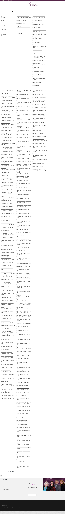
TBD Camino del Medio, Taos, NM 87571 (23, 94)
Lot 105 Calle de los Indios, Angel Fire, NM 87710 (23, 174)
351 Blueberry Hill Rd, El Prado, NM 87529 (7, 234)
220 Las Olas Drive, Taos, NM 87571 (6, 179)
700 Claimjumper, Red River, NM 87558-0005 (7, 236)
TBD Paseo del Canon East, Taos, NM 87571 (24, 440)
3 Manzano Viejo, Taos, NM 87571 (6, 319)
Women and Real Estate (37, 28)
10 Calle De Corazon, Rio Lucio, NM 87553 (7, 151)
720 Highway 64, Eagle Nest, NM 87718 (39, 167)
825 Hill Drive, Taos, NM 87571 (5, 207)
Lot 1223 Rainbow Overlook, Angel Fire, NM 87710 (23, 226)
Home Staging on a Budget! (37, 38)
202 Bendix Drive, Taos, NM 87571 (38, 122)
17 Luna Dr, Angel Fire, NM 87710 (6, 172)
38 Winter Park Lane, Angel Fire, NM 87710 (7, 329)
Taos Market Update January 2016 (38, 71)
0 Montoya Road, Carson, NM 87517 (22, 330)
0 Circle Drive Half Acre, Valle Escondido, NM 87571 (24, 103)
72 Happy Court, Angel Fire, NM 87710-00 (23, 167)
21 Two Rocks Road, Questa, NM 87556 (7, 147)
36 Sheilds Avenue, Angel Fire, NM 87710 (7, 210)
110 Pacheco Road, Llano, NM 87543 (6, 249)
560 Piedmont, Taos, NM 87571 (5, 349)
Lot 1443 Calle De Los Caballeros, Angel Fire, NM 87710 (24, 448)
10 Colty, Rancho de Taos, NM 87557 (6, 315)
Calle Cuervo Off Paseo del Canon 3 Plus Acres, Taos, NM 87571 (23, 301)
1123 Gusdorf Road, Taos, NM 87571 (6, 130)
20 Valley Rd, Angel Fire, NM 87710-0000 (23, 176)
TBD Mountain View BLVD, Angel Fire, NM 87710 (23, 108)
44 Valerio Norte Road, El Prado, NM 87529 (7, 178)
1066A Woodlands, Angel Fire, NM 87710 (23, 423)
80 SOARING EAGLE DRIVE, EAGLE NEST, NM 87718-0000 (7, 168)
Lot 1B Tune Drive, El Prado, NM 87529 (23, 392)
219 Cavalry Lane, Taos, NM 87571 (38, 94)
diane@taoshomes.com (8, 0)
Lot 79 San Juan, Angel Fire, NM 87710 (23, 355)
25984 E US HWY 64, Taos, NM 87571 (6, 286)
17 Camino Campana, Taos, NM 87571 (6, 192)
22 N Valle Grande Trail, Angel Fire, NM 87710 (8, 290)
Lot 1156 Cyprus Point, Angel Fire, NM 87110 (24, 263)
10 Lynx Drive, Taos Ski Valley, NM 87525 (23, 247)
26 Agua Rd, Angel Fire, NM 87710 (6, 331)
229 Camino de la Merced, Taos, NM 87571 (23, 400)
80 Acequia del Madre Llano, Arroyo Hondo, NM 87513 (23, 445)
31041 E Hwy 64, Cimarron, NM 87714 (39, 130)
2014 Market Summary (36, 85)
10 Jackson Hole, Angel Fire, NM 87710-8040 (7, 378)
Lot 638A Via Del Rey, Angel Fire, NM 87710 (23, 316)
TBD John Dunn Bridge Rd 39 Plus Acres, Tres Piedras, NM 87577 (24, 96)
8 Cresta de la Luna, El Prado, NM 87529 (23, 16)
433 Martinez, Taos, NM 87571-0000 (6, 297)
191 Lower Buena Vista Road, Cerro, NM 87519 (7, 269)
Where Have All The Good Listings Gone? (39, 24)
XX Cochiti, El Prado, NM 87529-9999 (22, 199)
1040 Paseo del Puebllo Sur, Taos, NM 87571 (40, 107)
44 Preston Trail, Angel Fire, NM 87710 (6, 276)
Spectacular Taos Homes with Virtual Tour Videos (39, 44)
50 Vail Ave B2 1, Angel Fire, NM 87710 (7, 389)
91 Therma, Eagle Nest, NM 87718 (38, 121)
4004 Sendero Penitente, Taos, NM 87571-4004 (7, 158)
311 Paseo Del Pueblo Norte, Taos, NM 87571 (40, 159)
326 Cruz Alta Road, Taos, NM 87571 (6, 308)
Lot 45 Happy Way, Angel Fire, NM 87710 (23, 371)
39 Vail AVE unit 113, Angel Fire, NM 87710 (7, 221)
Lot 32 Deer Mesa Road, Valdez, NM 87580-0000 (23, 299)
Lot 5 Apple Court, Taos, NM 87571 (22, 250)
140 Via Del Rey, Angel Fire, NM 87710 (6, 114)
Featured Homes (3, 29)
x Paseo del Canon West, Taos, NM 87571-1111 (39, 161)
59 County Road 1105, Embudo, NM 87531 (23, 106)
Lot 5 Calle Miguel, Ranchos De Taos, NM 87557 (23, 457)
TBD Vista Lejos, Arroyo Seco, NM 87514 (23, 386)
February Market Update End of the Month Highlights (39, 79)
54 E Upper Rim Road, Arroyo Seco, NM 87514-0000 (7, 196)
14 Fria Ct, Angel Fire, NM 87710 (6, 193)
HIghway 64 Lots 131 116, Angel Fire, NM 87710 (23, 112)
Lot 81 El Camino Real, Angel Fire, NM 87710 (24, 348)
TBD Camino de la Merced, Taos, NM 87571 (23, 137)
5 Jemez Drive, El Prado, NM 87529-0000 (7, 279)
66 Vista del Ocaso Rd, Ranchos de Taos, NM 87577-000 (7, 294)
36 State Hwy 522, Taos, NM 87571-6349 (39, 117)
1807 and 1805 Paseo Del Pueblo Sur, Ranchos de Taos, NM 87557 (39, 153)
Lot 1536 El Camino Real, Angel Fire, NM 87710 (23, 338)
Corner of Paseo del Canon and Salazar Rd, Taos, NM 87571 (23, 295)
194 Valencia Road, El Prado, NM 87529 (39, 100)
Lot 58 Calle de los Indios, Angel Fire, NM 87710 (23, 375)
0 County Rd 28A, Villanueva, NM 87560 (23, 326)
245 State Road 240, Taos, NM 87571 (6, 223)
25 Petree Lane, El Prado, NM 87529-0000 (39, 163)
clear (1, 475)
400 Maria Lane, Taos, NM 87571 (6, 304)
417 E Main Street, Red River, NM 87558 (39, 112)
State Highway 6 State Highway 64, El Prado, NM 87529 (24, 172)
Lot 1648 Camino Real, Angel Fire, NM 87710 (24, 161)
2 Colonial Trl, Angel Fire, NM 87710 (6, 127)
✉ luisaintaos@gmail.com (32, 484)
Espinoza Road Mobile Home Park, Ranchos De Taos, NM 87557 (23, 185)
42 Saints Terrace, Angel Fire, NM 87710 (7, 140)
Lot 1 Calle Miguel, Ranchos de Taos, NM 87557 (23, 467)
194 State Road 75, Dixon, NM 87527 (6, 181)
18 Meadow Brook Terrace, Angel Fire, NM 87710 (7, 244)
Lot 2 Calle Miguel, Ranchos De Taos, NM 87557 (23, 459)
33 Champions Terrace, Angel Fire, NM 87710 (7, 199)
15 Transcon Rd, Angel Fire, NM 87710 (6, 189)
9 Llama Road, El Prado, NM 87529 (6, 371)
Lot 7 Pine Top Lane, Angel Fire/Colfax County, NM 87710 (24, 244)
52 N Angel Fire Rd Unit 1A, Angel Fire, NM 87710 (39, 126)
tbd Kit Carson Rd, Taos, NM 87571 (22, 421)
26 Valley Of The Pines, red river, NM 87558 (23, 339)
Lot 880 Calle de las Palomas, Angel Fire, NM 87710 (24, 217)
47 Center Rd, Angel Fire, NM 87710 (6, 256)
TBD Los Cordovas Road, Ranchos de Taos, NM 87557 (23, 169)
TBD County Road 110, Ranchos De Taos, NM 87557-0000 (24, 91)
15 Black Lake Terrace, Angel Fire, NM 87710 (7, 259)
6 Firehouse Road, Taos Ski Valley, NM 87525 (7, 120)
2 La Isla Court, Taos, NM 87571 (5, 111)
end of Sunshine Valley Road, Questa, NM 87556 (23, 196)
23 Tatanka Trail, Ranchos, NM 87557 (6, 272)
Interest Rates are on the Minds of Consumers (40, 34)
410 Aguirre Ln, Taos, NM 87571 (5, 370)
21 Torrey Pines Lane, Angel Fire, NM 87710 (7, 224)
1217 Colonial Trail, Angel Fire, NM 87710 (23, 198)
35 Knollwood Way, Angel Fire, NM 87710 (7, 318)
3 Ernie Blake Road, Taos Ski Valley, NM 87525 (40, 166)
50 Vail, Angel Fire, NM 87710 (5, 99)
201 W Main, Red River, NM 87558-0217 (7, 96)
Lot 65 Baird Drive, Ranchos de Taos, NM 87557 (23, 443)
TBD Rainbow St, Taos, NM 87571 (22, 206)
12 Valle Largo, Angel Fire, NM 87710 (6, 133)
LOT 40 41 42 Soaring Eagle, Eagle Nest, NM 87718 (24, 139)
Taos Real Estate (3, 17)
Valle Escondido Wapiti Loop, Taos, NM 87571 (24, 251)
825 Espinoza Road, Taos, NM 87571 (6, 216)
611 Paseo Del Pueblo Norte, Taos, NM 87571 (8, 176)
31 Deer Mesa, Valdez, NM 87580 (6, 282)
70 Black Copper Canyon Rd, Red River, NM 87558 (7, 343)
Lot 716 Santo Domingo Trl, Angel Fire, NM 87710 (23, 399)
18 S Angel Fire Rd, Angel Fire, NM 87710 (7, 382)
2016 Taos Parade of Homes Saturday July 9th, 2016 (40, 47)
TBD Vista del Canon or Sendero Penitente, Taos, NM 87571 (23, 342)
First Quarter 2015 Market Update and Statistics (39, 76)
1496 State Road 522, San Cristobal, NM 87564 (39, 129)
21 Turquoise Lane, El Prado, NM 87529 (7, 182)
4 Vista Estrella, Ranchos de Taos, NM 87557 (7, 252)
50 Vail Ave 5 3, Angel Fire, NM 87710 (6, 352)
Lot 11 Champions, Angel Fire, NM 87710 (23, 350)
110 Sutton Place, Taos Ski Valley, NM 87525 (7, 131)
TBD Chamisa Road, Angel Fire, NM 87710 (23, 110)
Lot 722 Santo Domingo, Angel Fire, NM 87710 (24, 205)
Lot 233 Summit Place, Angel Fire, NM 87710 (24, 151)
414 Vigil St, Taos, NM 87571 (5, 108)
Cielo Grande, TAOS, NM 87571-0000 (22, 180)
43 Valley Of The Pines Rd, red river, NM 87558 (7, 218)
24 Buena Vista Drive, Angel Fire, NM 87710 (7, 197)
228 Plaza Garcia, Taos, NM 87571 (38, 139)
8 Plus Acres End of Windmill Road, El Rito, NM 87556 (23, 409)
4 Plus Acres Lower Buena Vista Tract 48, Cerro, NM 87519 (23, 100)
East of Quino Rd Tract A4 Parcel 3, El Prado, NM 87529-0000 (24, 222)
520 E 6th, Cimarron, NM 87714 (5, 230)
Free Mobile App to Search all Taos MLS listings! (39, 40)
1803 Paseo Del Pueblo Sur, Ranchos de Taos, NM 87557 (40, 151)
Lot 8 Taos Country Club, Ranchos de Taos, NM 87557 (23, 115)
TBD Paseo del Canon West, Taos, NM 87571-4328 (24, 144)
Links (1, 16)
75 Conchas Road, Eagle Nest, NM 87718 (7, 334)
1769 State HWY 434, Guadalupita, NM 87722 (8, 325)
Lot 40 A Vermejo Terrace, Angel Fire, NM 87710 (23, 131)
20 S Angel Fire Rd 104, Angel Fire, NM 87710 (8, 262)
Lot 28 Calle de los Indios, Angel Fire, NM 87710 (23, 360)
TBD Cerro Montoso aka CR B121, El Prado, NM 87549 (23, 368)
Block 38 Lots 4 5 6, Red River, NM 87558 (23, 266)
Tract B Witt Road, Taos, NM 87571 (22, 187)
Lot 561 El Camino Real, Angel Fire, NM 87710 (24, 201)
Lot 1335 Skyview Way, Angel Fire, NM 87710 (24, 162)
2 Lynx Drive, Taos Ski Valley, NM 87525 (23, 194)
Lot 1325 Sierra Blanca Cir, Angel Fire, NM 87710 (23, 344)
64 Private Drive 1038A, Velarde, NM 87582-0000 (7, 336)
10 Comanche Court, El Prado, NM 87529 (7, 265)
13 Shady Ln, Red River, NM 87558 (6, 258)
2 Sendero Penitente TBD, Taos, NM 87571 (23, 395)
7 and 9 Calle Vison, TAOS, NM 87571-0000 (7, 280)
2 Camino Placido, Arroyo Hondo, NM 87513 (7, 385)
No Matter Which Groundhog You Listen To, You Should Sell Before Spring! (39, 50)
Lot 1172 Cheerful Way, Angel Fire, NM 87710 (24, 164)
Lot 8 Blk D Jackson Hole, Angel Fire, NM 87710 (23, 284)
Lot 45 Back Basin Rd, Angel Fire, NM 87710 (23, 405)
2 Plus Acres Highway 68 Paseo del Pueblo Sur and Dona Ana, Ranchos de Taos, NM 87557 (24, 304)
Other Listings (3, 28)
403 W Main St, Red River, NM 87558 (38, 143)
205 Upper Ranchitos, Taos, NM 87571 (6, 233)
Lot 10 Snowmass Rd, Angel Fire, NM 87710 (23, 119)
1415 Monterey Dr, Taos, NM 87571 (6, 93)
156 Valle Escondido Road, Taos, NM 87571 (7, 154)
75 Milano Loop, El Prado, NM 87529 (22, 424)
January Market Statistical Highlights (38, 68)
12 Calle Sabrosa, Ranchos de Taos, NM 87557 (7, 186)
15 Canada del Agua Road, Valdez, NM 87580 (8, 273)
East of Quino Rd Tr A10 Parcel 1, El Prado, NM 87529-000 (23, 219)
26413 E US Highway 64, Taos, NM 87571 (7, 209)
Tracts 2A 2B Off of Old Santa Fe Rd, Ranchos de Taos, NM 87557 (24, 328)
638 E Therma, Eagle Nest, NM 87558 (22, 417)
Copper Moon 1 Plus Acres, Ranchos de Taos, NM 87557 (24, 436)
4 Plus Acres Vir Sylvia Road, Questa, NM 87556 (23, 431)
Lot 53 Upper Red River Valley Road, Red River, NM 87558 (23, 366)
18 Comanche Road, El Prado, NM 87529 (7, 203)
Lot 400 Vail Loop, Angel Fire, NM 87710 (23, 358)
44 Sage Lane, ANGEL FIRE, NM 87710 (7, 237)
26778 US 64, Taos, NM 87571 (5, 301)
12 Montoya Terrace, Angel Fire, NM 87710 (7, 165)
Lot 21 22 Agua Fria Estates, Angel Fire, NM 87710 (23, 282)
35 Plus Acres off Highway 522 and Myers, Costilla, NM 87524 (23, 259)
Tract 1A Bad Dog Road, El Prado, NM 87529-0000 (24, 354)
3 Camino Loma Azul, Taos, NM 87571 (6, 121)
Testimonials (2, 20)
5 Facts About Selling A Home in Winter (39, 17)
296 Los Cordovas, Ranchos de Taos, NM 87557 (7, 388)
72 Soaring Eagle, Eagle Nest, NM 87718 (7, 231)
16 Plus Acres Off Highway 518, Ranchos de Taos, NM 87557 (23, 150)
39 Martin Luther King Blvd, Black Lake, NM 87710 (7, 376)
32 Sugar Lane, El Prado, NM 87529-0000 (7, 141)
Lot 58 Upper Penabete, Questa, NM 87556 (23, 406)
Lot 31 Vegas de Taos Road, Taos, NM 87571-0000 (24, 335)
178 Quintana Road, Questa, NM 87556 (7, 200)
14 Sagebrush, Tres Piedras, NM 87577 (7, 136)
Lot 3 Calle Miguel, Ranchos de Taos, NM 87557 (23, 465)
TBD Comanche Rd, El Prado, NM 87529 (23, 98)
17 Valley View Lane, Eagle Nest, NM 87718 (7, 213)
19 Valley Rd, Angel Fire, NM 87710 (22, 177)
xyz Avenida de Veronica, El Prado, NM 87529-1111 (24, 191)
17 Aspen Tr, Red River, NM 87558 (6, 104)
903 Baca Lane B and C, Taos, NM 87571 (7, 145)
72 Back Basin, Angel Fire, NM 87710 (22, 370)
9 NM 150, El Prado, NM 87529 (38, 103)
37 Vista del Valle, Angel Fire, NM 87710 (7, 300)
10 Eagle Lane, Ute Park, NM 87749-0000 (7, 368)
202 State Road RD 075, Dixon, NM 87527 (39, 98)
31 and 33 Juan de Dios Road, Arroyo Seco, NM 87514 (7, 307)
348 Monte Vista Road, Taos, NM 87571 (23, 23)
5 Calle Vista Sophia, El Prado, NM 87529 (7, 266)
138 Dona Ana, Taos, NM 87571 (5, 123)
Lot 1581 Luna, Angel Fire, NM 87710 (22, 242)
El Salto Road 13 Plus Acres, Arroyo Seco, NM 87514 (24, 439)
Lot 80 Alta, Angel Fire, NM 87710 (22, 420)
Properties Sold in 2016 (36, 42)
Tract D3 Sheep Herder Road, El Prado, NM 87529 (23, 292)
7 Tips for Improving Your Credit (38, 20)
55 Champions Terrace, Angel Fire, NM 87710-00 (24, 142)
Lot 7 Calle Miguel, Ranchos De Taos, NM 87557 (23, 454)
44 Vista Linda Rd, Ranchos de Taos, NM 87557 (7, 312)
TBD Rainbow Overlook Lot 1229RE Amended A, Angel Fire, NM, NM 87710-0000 (24, 262)
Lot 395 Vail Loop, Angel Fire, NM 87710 (23, 382)
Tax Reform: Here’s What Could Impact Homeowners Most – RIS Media (39, 22)
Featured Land (3, 26)
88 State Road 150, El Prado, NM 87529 (39, 169)
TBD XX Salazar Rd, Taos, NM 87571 (22, 165)
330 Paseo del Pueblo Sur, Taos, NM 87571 (39, 136)
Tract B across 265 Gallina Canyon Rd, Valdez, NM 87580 (24, 147)
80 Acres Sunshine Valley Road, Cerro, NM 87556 (23, 155)
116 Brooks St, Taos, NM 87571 (5, 381)
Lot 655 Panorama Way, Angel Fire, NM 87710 (24, 209)
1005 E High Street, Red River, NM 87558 (7, 384)
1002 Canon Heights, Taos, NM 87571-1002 (7, 148)
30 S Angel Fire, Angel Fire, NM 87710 (39, 115)
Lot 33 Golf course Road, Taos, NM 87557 (23, 277)
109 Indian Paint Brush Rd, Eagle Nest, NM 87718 (23, 211)
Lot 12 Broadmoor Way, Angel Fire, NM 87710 (24, 351)
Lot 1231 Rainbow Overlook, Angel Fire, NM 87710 (23, 379)
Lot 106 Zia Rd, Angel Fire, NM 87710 (22, 307)
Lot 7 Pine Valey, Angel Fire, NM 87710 (23, 246)
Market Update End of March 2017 (38, 60)
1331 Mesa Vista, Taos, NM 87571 (6, 117)
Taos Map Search (3, 34)
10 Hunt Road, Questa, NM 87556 (6, 399)
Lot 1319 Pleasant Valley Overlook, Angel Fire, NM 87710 (24, 118)
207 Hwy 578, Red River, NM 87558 (6, 134)
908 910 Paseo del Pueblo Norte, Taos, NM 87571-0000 (39, 119)
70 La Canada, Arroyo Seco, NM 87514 (7, 162)
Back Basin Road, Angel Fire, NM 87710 (23, 239)
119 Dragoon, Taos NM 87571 (21, 34)
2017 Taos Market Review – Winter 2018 (39, 16)
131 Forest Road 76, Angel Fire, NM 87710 (23, 273)
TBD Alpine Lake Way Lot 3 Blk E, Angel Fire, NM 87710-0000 (24, 287)
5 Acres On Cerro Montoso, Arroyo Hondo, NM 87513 (24, 123)
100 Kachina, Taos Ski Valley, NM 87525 (7, 339)
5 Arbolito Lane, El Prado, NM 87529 (6, 220)
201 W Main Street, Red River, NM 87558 (7, 338)
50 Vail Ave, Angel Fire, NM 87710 (6, 391)
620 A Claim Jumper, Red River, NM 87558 (7, 270)
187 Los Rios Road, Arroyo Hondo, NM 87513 (7, 398)
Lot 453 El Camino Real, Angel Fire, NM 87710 (24, 315)
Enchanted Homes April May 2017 (38, 61)
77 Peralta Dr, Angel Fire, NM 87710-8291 (7, 357)
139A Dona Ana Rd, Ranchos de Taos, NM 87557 (7, 248)
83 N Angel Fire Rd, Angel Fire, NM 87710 (7, 90)
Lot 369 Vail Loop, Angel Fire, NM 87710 (23, 305)
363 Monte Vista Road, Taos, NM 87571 (7, 332)
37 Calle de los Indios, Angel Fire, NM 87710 (7, 374)
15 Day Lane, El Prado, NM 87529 (6, 283)
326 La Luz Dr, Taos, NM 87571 (5, 321)
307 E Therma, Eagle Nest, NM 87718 (22, 396)
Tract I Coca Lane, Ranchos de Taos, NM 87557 (23, 236)
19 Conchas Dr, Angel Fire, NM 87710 (6, 190)
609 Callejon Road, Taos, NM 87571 (38, 101)
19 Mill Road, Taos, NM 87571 (21, 20)
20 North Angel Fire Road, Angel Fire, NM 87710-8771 (39, 156)
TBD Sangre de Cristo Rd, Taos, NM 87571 (23, 134)
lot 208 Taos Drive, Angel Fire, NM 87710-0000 (24, 232)
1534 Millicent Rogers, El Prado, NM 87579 (7, 124)
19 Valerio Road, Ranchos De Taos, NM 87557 (8, 395)
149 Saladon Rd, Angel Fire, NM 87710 (6, 392)
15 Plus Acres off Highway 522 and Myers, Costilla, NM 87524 (23, 256)
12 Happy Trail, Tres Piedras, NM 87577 (7, 110)
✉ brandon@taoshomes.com (32, 488)
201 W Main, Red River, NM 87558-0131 (7, 356)
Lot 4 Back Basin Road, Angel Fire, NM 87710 (24, 240)
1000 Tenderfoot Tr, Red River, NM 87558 (7, 364)
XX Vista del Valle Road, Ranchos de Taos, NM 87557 (24, 332)
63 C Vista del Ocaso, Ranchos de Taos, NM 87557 (23, 347)
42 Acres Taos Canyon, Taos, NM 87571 (23, 388)
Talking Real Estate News (37, 27)
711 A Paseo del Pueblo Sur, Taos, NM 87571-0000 (40, 91)
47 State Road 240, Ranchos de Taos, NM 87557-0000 (7, 354)
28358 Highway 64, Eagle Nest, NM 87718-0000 (39, 111)
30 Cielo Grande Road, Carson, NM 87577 (7, 303)
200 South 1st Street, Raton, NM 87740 (39, 108)
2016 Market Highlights (36, 63)
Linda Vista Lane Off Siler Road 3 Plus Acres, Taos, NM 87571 (24, 433)
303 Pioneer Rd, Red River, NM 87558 (6, 350)
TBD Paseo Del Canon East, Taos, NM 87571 (24, 237)
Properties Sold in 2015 (36, 70)
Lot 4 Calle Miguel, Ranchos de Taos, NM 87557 (23, 462)
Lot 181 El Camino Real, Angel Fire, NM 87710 (24, 449)
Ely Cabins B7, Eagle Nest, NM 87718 (22, 229)
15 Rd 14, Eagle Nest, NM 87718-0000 (6, 137)
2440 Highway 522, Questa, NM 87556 (39, 114)
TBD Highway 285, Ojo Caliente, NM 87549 (23, 427)
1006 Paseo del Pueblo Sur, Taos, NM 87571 (40, 137)
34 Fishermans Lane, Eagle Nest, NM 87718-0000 (7, 107)
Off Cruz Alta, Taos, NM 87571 (5, 285)
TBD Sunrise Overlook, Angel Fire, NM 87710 (24, 233)
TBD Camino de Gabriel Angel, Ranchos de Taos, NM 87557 (23, 363)
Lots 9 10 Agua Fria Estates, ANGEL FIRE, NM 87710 (24, 279)
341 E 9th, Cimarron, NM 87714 (38, 133)
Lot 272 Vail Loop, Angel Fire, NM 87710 (23, 403)
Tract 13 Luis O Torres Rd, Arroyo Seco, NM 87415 (23, 275)
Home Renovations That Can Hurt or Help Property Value (39, 36)
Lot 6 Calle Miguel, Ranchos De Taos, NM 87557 (23, 452)
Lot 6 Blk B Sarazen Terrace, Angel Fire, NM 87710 (23, 203)
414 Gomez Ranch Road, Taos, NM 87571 (23, 179)
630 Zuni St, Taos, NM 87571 (5, 164)
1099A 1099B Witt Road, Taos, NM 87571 (7, 94)
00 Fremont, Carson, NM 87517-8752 (22, 389)
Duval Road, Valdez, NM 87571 (21, 271)
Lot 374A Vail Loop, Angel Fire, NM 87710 (23, 296)
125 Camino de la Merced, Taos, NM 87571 (39, 97)
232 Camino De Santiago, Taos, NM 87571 (7, 322)
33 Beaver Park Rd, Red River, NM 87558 (7, 206)
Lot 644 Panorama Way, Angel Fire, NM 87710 (24, 402)
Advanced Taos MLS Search (5, 35)
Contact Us (33, 495)
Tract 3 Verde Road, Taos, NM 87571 (22, 418)
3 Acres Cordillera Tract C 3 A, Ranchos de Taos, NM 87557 (23, 254)
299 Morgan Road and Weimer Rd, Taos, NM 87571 (7, 241)
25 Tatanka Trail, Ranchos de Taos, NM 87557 (8, 169)
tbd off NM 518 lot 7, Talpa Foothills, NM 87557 (24, 323)
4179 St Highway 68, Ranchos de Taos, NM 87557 (39, 147)
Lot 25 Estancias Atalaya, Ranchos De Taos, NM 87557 (23, 320)
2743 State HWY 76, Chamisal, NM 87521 (23, 267)
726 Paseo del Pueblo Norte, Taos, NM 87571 (40, 140)
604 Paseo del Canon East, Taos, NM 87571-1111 (7, 361)
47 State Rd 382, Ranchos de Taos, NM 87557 (8, 97)
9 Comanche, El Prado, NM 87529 (6, 150)
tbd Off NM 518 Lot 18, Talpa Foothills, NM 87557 (23, 290)
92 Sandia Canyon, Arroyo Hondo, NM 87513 (24, 17)
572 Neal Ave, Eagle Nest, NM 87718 (6, 113)
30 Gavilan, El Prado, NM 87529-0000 (6, 367)
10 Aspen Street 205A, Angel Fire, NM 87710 (7, 103)
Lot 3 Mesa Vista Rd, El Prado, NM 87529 (23, 183)
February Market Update (37, 82)
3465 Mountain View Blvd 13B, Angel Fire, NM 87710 (8, 289)
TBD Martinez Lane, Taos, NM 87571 (22, 385)
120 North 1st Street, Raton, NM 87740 (39, 104)
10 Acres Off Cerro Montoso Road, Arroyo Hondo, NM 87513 (23, 126)
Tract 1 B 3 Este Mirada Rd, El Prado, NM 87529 (23, 270)
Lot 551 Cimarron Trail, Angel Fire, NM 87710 (24, 311)
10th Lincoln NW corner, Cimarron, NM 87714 (40, 170)
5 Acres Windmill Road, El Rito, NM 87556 (23, 410)
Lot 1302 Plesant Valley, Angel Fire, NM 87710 (24, 213)
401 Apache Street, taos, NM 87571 (6, 175)
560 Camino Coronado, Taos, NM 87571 (7, 161)
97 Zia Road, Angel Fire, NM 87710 (22, 318)
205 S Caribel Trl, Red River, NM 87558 (7, 245)
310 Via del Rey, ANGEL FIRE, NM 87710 (7, 346)
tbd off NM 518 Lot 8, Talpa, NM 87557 (23, 322)
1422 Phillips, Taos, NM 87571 (5, 255)
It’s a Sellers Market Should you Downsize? (39, 30)
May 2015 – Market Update (37, 74)
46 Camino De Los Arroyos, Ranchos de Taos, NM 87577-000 (8, 144)
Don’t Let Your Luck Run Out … (38, 31)
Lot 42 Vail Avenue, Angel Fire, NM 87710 (23, 127)
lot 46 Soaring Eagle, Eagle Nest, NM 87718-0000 (23, 414)
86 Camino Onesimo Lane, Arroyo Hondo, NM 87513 (24, 309)
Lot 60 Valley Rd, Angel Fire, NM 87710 (23, 158)
